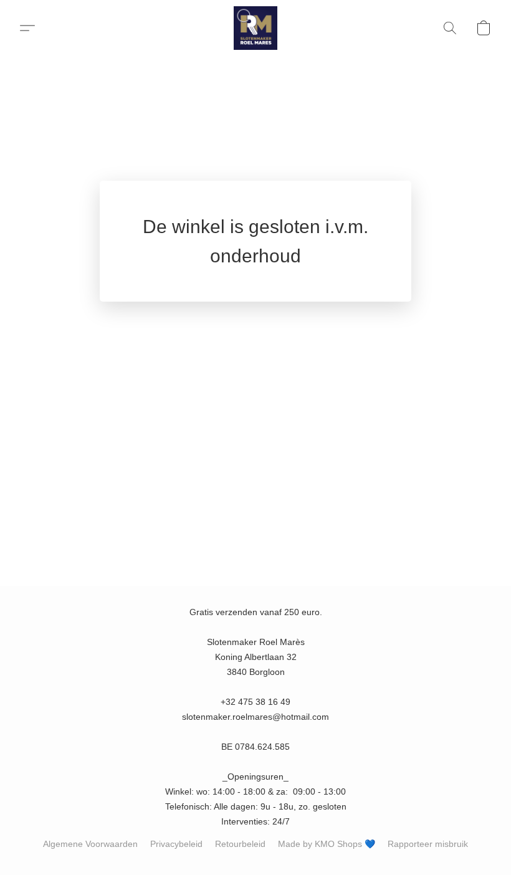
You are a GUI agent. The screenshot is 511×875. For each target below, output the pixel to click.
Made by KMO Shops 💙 (326, 844)
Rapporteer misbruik (428, 844)
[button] (255, 28)
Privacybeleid (176, 844)
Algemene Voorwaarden (90, 844)
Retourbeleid (240, 844)
